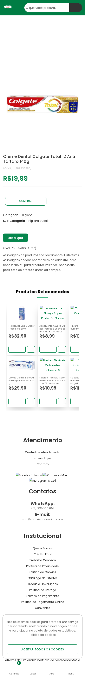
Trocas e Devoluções (42, 584)
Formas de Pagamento (42, 596)
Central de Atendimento (42, 452)
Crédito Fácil (43, 554)
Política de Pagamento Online (42, 602)
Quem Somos (43, 548)
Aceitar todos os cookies (42, 649)
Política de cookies (42, 635)
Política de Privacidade (42, 566)
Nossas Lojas (42, 458)
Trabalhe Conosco (42, 560)
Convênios (42, 608)
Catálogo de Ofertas (43, 578)
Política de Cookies (42, 572)
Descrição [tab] (15, 238)
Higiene (27, 215)
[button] (14, 667)
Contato (43, 464)
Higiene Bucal (38, 221)
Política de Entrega (42, 590)
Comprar (25, 201)
